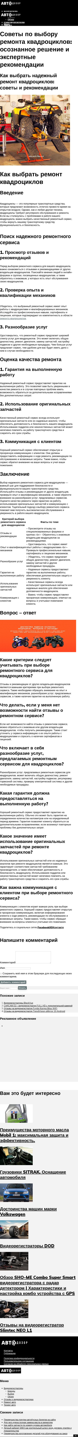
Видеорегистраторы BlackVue (18, 1002)
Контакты (8, 1350)
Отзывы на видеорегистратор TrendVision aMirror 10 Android (34, 1011)
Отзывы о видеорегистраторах (14, 22)
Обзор (11, 19)
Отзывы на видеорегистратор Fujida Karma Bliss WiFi (30, 1008)
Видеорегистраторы (13, 1388)
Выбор (11, 1393)
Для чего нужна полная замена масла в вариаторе (28, 1422)
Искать (22, 987)
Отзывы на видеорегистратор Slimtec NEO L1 (32, 1327)
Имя (2, 967)
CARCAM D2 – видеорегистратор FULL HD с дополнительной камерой (38, 1005)
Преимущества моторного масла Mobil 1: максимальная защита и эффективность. (34, 1135)
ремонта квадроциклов (13, 318)
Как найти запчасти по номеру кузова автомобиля (28, 1425)
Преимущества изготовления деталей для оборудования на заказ (35, 1433)
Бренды (11, 1391)
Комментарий (8, 962)
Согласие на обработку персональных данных (26, 1363)
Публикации (10, 1353)
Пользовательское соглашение (19, 1361)
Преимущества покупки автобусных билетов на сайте (30, 1419)
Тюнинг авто (8, 28)
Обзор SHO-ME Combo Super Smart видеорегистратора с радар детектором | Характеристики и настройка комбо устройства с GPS (38, 1285)
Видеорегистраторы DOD (27, 1245)
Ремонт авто (10, 1402)
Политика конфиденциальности (19, 1358)
